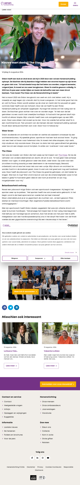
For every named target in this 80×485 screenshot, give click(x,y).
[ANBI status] (33, 477)
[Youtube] (48, 458)
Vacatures (46, 413)
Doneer (63, 4)
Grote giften (47, 439)
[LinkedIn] (17, 307)
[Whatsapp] (22, 307)
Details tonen (69, 252)
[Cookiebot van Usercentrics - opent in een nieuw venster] (69, 225)
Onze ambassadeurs (51, 405)
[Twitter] (10, 307)
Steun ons (46, 427)
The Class (63, 155)
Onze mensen (48, 402)
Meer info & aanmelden (24, 292)
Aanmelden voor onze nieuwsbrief (57, 384)
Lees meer (10, 366)
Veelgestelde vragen (13, 405)
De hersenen (9, 431)
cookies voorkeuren (53, 467)
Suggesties (9, 417)
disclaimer (31, 467)
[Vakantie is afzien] (60, 333)
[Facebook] (4, 307)
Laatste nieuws (10, 427)
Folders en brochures (13, 435)
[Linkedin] (37, 458)
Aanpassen (39, 258)
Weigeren (14, 258)
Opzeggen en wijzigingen (15, 413)
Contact (8, 402)
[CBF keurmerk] (42, 477)
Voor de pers (9, 439)
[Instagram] (42, 458)
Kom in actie (47, 435)
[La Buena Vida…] (20, 333)
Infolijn (7, 409)
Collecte (46, 431)
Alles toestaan (65, 258)
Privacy (40, 467)
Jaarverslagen (48, 409)
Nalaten (45, 442)
